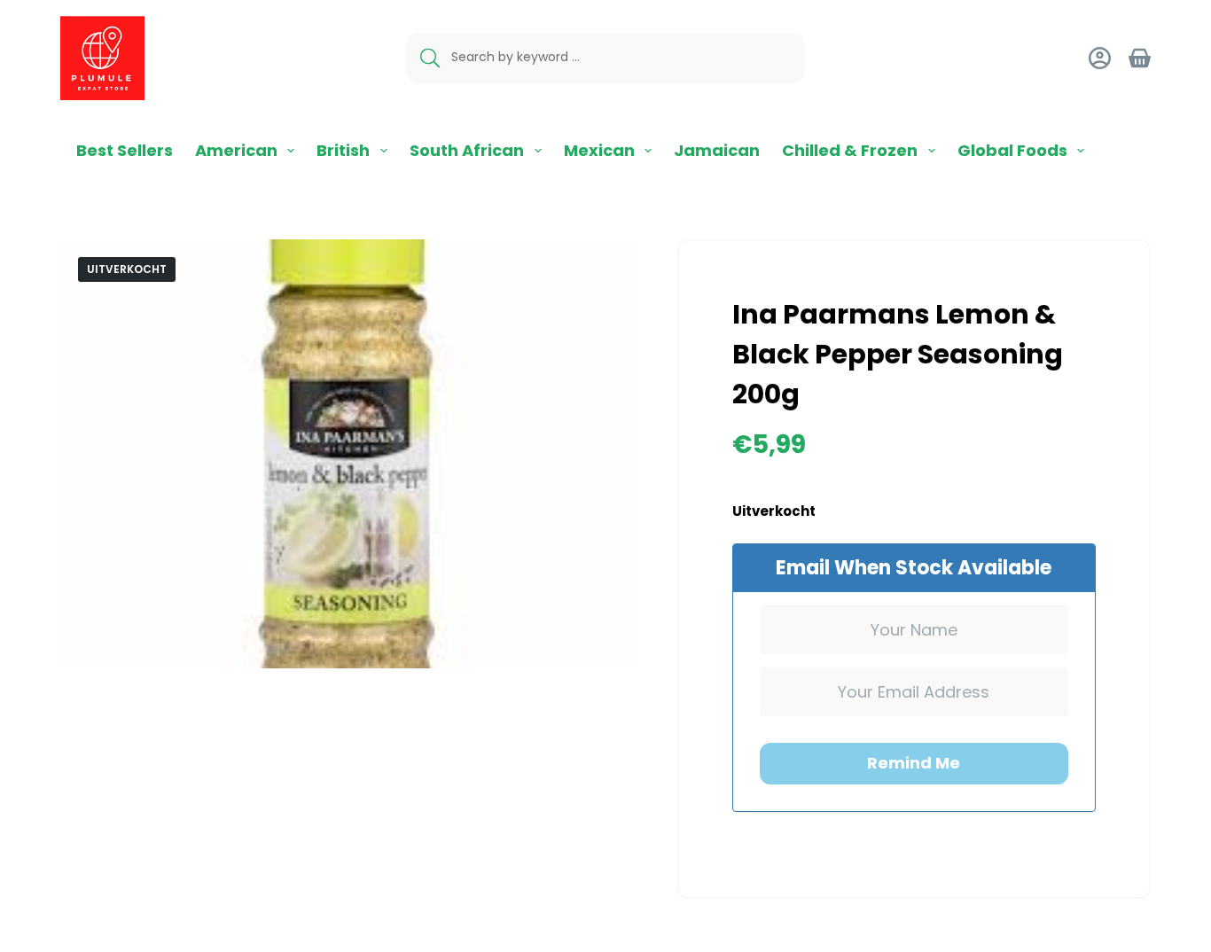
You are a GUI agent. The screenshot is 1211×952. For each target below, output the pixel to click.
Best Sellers (124, 150)
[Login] (1100, 58)
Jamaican (717, 150)
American (236, 150)
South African (467, 150)
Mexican (599, 150)
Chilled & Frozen (850, 150)
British (343, 150)
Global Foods (1012, 150)
